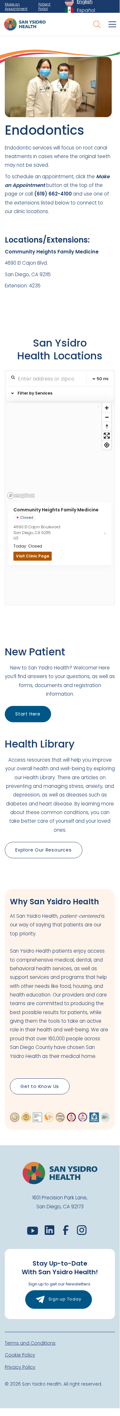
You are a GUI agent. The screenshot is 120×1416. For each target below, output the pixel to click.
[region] (60, 451)
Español (86, 10)
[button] (111, 24)
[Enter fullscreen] (106, 435)
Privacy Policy (20, 1367)
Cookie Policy (20, 1355)
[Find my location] (106, 445)
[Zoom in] (106, 407)
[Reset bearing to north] (106, 426)
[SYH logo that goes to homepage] (25, 24)
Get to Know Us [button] (39, 1086)
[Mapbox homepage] (21, 495)
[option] (80, 10)
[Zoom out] (106, 417)
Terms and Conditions (30, 1343)
